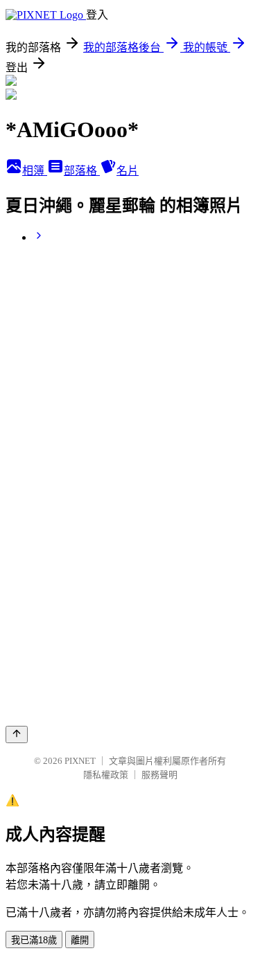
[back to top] (17, 734)
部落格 (82, 171)
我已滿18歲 (34, 940)
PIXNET (80, 761)
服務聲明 (159, 774)
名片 (127, 171)
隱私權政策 (105, 774)
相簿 (34, 171)
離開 (80, 940)
